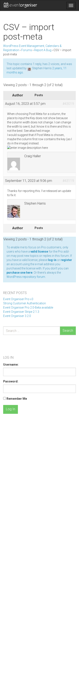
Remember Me (17, 398)
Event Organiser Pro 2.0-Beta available (28, 307)
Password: (10, 381)
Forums (26, 50)
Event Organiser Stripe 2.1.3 (21, 311)
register (66, 260)
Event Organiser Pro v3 (18, 299)
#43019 (68, 104)
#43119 (68, 181)
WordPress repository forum (26, 276)
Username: (11, 364)
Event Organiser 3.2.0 (17, 316)
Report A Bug (42, 50)
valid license (39, 251)
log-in (52, 260)
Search (68, 331)
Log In (10, 409)
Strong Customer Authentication (24, 303)
